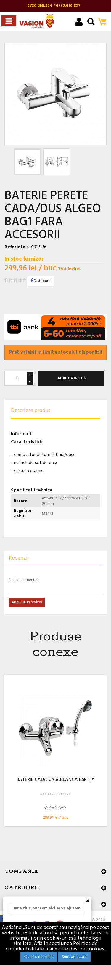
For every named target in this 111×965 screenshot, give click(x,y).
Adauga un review (27, 602)
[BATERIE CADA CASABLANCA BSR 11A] (55, 729)
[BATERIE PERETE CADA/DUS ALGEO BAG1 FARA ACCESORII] (28, 162)
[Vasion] (36, 21)
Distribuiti (42, 281)
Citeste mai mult (38, 956)
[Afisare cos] (104, 22)
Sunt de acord (74, 956)
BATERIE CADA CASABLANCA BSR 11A (55, 780)
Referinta (14, 247)
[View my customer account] (79, 22)
